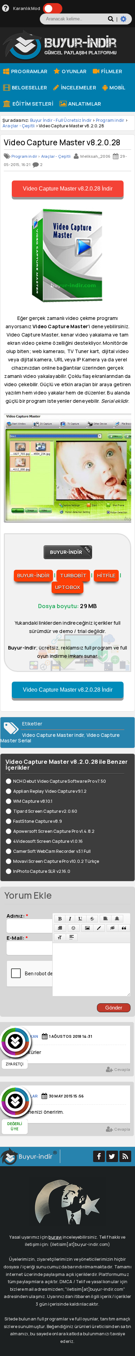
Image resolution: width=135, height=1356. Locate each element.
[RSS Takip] (125, 1156)
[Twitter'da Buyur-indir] (112, 1156)
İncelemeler (78, 87)
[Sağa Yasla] (60, 928)
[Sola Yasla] (105, 919)
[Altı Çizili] (81, 919)
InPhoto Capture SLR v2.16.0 (41, 871)
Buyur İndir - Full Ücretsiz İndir (61, 120)
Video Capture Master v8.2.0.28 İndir (67, 189)
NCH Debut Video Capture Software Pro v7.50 (59, 781)
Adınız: (17, 915)
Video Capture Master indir (53, 735)
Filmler (111, 71)
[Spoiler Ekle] (72, 937)
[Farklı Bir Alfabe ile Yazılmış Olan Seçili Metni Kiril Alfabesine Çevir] (60, 937)
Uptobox (67, 587)
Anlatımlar (84, 103)
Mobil (117, 87)
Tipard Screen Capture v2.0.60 (45, 811)
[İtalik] (70, 919)
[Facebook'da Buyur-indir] (99, 1156)
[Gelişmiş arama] (126, 22)
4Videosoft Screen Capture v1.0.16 (48, 841)
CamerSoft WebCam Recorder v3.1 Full (52, 851)
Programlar (28, 71)
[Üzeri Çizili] (92, 919)
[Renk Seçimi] (99, 928)
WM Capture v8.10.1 (32, 801)
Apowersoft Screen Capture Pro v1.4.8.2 (53, 831)
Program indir (110, 120)
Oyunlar (74, 71)
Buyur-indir (33, 575)
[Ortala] (117, 919)
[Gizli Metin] (112, 928)
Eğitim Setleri (32, 103)
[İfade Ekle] (74, 928)
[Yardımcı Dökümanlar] (5, 8)
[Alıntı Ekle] (124, 928)
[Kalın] (59, 919)
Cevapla (121, 1069)
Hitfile (106, 575)
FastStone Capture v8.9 (37, 821)
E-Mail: (17, 937)
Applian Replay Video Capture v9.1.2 (50, 791)
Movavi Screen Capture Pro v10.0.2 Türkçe (56, 861)
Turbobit (73, 575)
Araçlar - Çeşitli (18, 126)
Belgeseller (29, 87)
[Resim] (87, 928)
